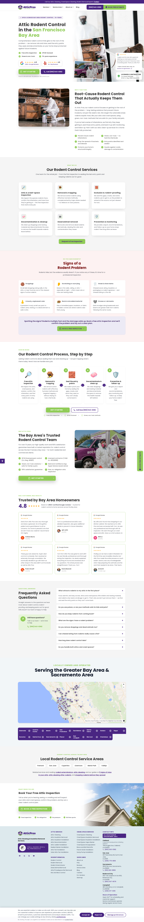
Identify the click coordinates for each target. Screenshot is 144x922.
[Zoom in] (123, 684)
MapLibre (87, 721)
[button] (69, 706)
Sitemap (80, 878)
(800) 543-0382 (95, 7)
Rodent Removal (56, 863)
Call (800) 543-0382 (54, 72)
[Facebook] (19, 856)
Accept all (85, 915)
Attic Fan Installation (58, 850)
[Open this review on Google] (131, 69)
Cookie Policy (69, 919)
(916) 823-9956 (110, 870)
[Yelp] (29, 856)
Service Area (57, 7)
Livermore (78, 766)
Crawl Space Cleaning (84, 835)
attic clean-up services (106, 128)
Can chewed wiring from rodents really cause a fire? (90, 633)
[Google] (24, 856)
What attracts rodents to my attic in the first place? (91, 590)
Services (46, 7)
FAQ (78, 863)
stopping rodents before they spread (90, 775)
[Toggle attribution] (124, 721)
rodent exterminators (64, 772)
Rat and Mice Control (58, 873)
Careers (79, 873)
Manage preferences (115, 915)
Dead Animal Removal (58, 868)
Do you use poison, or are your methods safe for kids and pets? (90, 607)
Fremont (40, 766)
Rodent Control (56, 860)
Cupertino (65, 766)
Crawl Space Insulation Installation (88, 840)
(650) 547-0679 (110, 882)
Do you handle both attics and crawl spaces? (90, 647)
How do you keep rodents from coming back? (90, 613)
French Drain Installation (85, 850)
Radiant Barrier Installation (60, 847)
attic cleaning (79, 772)
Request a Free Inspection (72, 241)
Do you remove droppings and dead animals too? (90, 627)
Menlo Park (92, 766)
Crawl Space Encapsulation (86, 845)
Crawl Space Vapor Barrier (85, 842)
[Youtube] (34, 856)
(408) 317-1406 (110, 891)
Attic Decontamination (59, 842)
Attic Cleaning (56, 835)
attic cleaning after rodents (60, 775)
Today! (96, 2)
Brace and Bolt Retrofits (85, 847)
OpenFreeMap (95, 721)
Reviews (79, 865)
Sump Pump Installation (85, 852)
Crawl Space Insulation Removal (88, 837)
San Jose (52, 766)
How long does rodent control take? (90, 640)
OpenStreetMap (118, 721)
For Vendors (81, 875)
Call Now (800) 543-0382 (86, 410)
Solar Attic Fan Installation (59, 852)
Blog (77, 7)
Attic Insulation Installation (60, 840)
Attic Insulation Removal (59, 837)
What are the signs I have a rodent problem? (90, 620)
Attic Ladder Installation (59, 845)
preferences (61, 917)
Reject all (98, 915)
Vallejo (104, 766)
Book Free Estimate (116, 7)
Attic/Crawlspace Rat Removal (61, 870)
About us (69, 7)
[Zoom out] (123, 687)
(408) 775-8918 (110, 861)
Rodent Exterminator (58, 865)
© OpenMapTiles (103, 721)
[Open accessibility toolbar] (2, 461)
